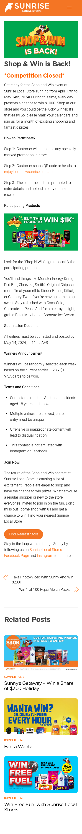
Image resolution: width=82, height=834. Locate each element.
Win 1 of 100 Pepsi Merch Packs (44, 589)
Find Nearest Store (23, 534)
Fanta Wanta (18, 746)
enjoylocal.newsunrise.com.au (28, 172)
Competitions (14, 676)
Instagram (45, 555)
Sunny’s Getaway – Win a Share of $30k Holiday (38, 685)
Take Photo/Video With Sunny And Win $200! (42, 579)
